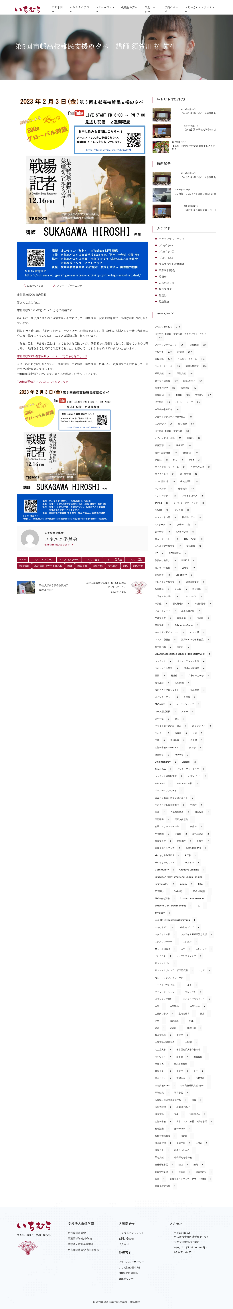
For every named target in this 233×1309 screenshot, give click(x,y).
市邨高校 (113, 566)
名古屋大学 (163, 1049)
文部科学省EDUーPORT (169, 747)
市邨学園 (57, 7)
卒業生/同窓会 (167, 270)
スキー (187, 711)
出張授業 (176, 1020)
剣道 (159, 1027)
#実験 (190, 855)
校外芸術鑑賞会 (165, 1135)
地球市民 (162, 1063)
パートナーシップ (187, 402)
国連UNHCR (193, 380)
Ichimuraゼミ (164, 884)
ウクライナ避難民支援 (168, 776)
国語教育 (202, 812)
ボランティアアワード (168, 790)
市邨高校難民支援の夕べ (194, 1085)
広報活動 (182, 682)
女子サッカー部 (198, 675)
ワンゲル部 (164, 488)
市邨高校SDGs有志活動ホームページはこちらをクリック (52, 356)
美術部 (183, 646)
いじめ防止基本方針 (130, 1267)
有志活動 (162, 1128)
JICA (203, 884)
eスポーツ (163, 524)
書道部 (195, 747)
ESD (178, 459)
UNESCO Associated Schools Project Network (182, 653)
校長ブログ (165, 289)
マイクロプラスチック (196, 999)
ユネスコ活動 (135, 559)
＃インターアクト (166, 697)
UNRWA (183, 445)
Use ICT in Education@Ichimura (175, 920)
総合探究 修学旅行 (185, 1157)
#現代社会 (203, 603)
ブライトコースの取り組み (171, 725)
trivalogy (162, 912)
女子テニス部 (187, 524)
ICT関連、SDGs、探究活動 (172, 431)
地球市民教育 (183, 1063)
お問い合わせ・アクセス (200, 7)
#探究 (161, 459)
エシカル (190, 941)
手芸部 (181, 833)
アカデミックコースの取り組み (173, 416)
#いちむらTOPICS (167, 855)
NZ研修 (161, 510)
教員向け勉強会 (165, 560)
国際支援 (82, 566)
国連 (69, 566)
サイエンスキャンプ (188, 955)
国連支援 (200, 1056)
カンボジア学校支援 (168, 546)
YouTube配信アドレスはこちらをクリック (42, 381)
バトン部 (197, 632)
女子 (198, 1071)
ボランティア (201, 725)
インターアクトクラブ (190, 769)
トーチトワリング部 (167, 984)
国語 (160, 675)
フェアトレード (165, 610)
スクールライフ (105, 7)
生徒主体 (183, 1143)
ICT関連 (162, 402)
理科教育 (190, 452)
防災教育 (162, 574)
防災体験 (184, 841)
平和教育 (177, 740)
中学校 (196, 805)
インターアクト (165, 495)
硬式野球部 (181, 603)
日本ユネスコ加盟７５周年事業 (194, 1121)
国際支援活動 (184, 819)
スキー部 (162, 718)
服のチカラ (182, 1128)
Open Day (163, 769)
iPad (194, 459)
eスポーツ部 (185, 531)
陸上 (183, 1164)
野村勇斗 (199, 589)
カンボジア (204, 948)
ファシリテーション (167, 991)
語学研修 (162, 531)
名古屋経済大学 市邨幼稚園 (83, 1250)
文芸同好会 (197, 1114)
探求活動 (162, 1114)
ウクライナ (163, 661)
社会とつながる (184, 1150)
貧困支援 (162, 625)
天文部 (182, 1071)
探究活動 (198, 344)
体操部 (193, 438)
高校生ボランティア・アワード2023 (190, 1179)
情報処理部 (163, 1107)
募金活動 (194, 1027)
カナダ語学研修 (166, 452)
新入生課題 (200, 833)
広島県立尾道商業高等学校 (170, 1099)
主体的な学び (164, 1013)
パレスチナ (163, 783)
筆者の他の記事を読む (57, 545)
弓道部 (203, 617)
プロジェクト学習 (166, 668)
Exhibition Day (165, 761)
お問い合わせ (126, 1238)
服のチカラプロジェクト (170, 689)
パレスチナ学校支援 (167, 581)
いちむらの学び (79, 7)
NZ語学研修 (177, 553)
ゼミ (180, 718)
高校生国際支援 (196, 848)
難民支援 (138, 566)
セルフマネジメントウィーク (171, 977)
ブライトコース (193, 495)
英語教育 (193, 546)
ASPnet (181, 754)
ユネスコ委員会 (113, 559)
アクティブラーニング (69, 285)
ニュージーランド (167, 538)
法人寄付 (124, 1244)
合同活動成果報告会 (167, 1042)
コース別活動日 (165, 711)
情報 (196, 1099)
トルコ (191, 984)
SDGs (22, 559)
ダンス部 (181, 510)
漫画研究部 (163, 1143)
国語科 (177, 675)
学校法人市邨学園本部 (80, 1244)
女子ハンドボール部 (168, 438)
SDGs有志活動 (165, 898)
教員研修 (162, 589)
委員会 (163, 276)
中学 (159, 1006)
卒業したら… (150, 9)
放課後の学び (165, 387)
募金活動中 (163, 1035)
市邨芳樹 (202, 1078)
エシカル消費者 (165, 948)
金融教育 (197, 689)
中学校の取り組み (167, 409)
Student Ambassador (194, 898)
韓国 (159, 1179)
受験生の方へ (129, 7)
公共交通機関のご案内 (187, 1242)
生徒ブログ (163, 617)
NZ (159, 553)
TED (200, 905)
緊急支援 (162, 1157)
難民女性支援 (164, 1171)
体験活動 (163, 359)
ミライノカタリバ (166, 596)
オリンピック (197, 776)
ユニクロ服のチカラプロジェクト (174, 797)
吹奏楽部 (184, 617)
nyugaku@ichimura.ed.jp (190, 1247)
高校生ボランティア (167, 848)
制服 (193, 1020)
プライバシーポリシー (131, 1262)
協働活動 (24, 566)
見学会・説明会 (166, 380)
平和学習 (181, 1092)
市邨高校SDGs (165, 1085)
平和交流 (162, 1092)
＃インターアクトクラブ (189, 502)
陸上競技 (164, 301)
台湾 (197, 733)
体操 (204, 1013)
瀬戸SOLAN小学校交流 (195, 639)
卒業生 (161, 603)
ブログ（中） (166, 245)
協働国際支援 (195, 581)
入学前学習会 (179, 812)
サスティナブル (165, 963)
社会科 (181, 589)
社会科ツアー (191, 517)
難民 (125, 566)
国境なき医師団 (194, 668)
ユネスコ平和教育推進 (171, 264)
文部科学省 (163, 1121)
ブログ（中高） (168, 251)
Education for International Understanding (181, 876)
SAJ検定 (180, 891)
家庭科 (196, 826)
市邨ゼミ (203, 395)
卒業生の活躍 (200, 466)
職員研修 (162, 754)
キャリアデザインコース (169, 632)
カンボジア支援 (165, 567)
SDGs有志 (163, 704)
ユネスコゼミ (92, 559)
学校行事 (163, 351)
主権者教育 (186, 1013)
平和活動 (162, 833)
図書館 (182, 1056)
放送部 (196, 740)
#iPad (161, 502)
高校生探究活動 (165, 1186)
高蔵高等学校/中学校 (80, 1238)
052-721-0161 (182, 1252)
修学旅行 (186, 488)
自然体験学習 (164, 1164)
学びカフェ (163, 1078)
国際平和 (162, 819)
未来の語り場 (166, 282)
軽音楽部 (163, 445)
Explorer (189, 761)
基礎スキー (163, 1071)
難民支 (184, 1171)
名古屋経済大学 (77, 1233)
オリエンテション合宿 (191, 661)
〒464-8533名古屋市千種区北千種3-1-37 (191, 1235)
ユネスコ (162, 733)
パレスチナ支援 (187, 783)
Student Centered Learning (173, 905)
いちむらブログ (189, 927)
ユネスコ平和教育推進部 (169, 805)
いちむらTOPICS (167, 326)
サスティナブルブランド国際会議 (174, 970)
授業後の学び (185, 1107)
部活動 (163, 295)
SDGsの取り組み (128, 1273)
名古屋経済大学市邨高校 (48, 566)
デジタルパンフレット (131, 1233)
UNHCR (188, 560)
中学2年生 (197, 1006)
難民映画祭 (204, 1171)
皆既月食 (162, 1150)
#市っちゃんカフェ (167, 862)
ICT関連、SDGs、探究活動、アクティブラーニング (180, 335)
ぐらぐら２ (163, 955)
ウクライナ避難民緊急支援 (196, 934)
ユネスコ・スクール (42, 559)
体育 (160, 812)
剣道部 (175, 1027)
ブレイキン (193, 991)
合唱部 (191, 1042)
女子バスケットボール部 (169, 826)
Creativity (183, 574)
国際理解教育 (196, 366)
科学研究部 (163, 646)
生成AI (201, 1143)
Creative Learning (191, 869)
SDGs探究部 (201, 891)
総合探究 (186, 423)
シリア (204, 970)
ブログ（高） (166, 257)
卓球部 (182, 1035)
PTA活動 (161, 891)
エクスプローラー (166, 941)
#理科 (189, 697)
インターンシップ (187, 704)
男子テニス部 (164, 474)
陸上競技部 (189, 474)
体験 (159, 1020)
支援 (178, 1114)
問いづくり (163, 1056)
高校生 (203, 841)
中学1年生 (177, 1006)
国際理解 (97, 566)
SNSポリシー (126, 1278)
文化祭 (188, 567)
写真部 (181, 733)
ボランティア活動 (166, 999)
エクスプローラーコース (170, 466)
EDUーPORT (193, 538)
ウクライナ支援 (165, 934)
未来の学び (164, 423)
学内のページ (171, 9)
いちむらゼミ (164, 927)
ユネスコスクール (69, 559)
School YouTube (186, 625)
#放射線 (192, 862)
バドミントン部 (165, 517)
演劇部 (186, 1135)
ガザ (185, 948)
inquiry (186, 884)
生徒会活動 (189, 481)
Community (164, 869)
